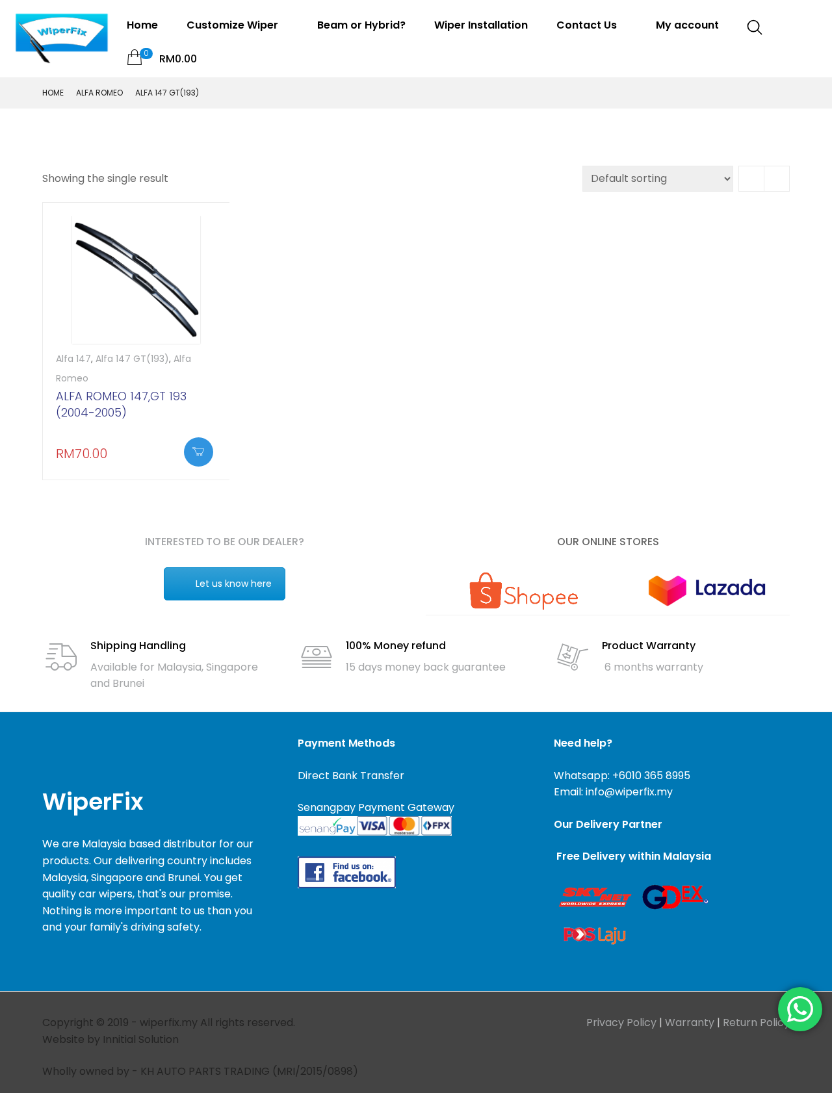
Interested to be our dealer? (224, 541)
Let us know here (234, 583)
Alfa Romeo (99, 92)
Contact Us (587, 25)
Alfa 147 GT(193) (132, 358)
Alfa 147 (73, 358)
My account (687, 25)
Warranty (689, 1022)
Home (142, 25)
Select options (198, 452)
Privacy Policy (621, 1022)
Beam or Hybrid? (361, 25)
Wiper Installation (481, 25)
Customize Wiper (234, 25)
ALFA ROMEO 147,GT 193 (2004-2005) (121, 404)
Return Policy (756, 1022)
